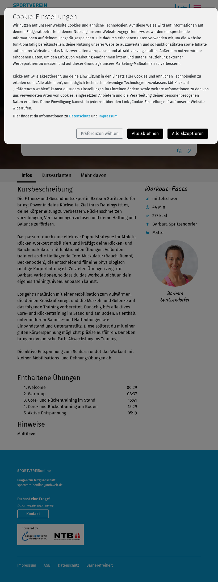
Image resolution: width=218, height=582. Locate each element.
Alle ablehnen (145, 133)
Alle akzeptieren (188, 133)
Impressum (108, 116)
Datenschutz (79, 116)
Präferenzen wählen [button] (100, 133)
